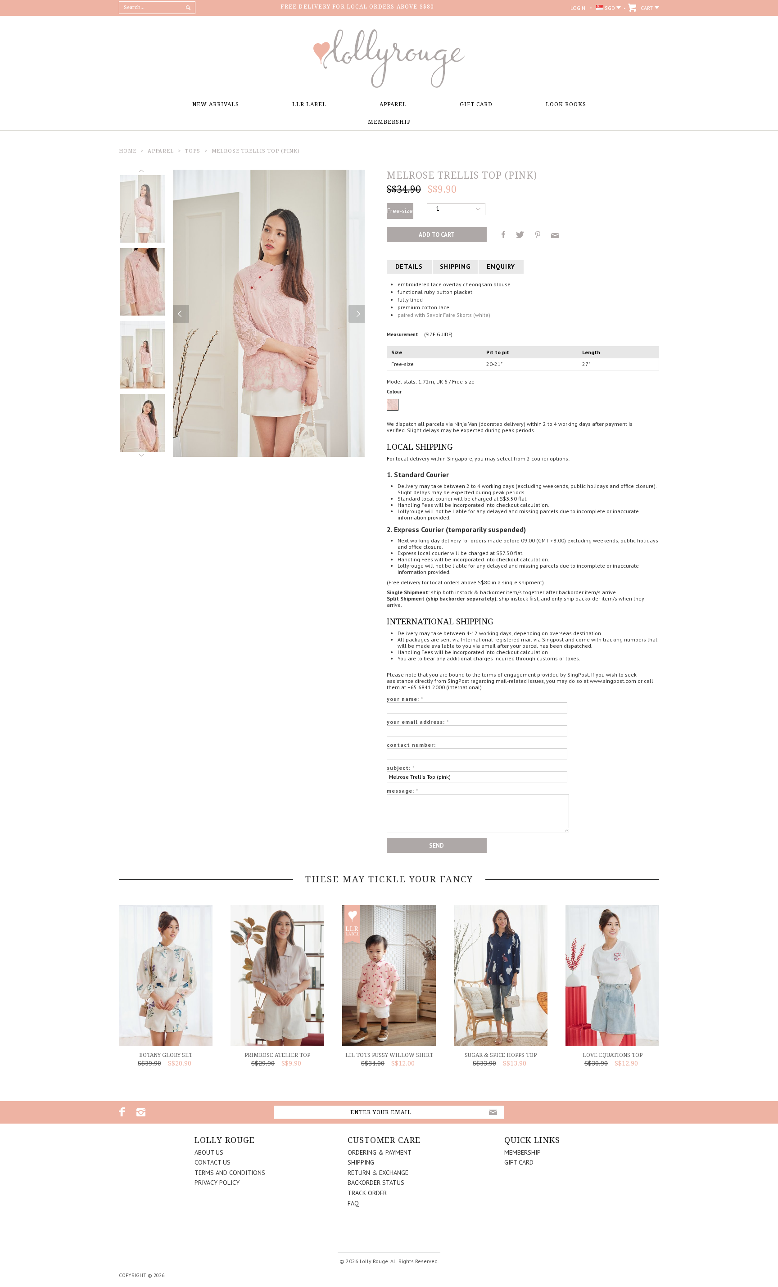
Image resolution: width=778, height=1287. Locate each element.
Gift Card (476, 104)
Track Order (367, 1193)
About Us (208, 1152)
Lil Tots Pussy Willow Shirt (389, 1055)
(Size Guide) (438, 334)
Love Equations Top (612, 1055)
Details (409, 266)
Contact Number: (411, 745)
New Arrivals (215, 104)
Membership (389, 122)
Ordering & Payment (380, 1152)
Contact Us (212, 1162)
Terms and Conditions (229, 1173)
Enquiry (501, 266)
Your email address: (418, 722)
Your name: (405, 699)
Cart (647, 8)
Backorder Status (376, 1183)
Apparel (393, 104)
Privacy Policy (217, 1183)
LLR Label (309, 104)
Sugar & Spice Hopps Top (501, 1055)
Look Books (566, 104)
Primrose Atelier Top (277, 1055)
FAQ (353, 1203)
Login (577, 8)
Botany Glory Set (165, 1055)
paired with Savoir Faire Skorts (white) (444, 315)
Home (127, 151)
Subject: (401, 768)
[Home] (389, 85)
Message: (403, 791)
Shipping (455, 266)
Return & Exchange (378, 1173)
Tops (192, 151)
